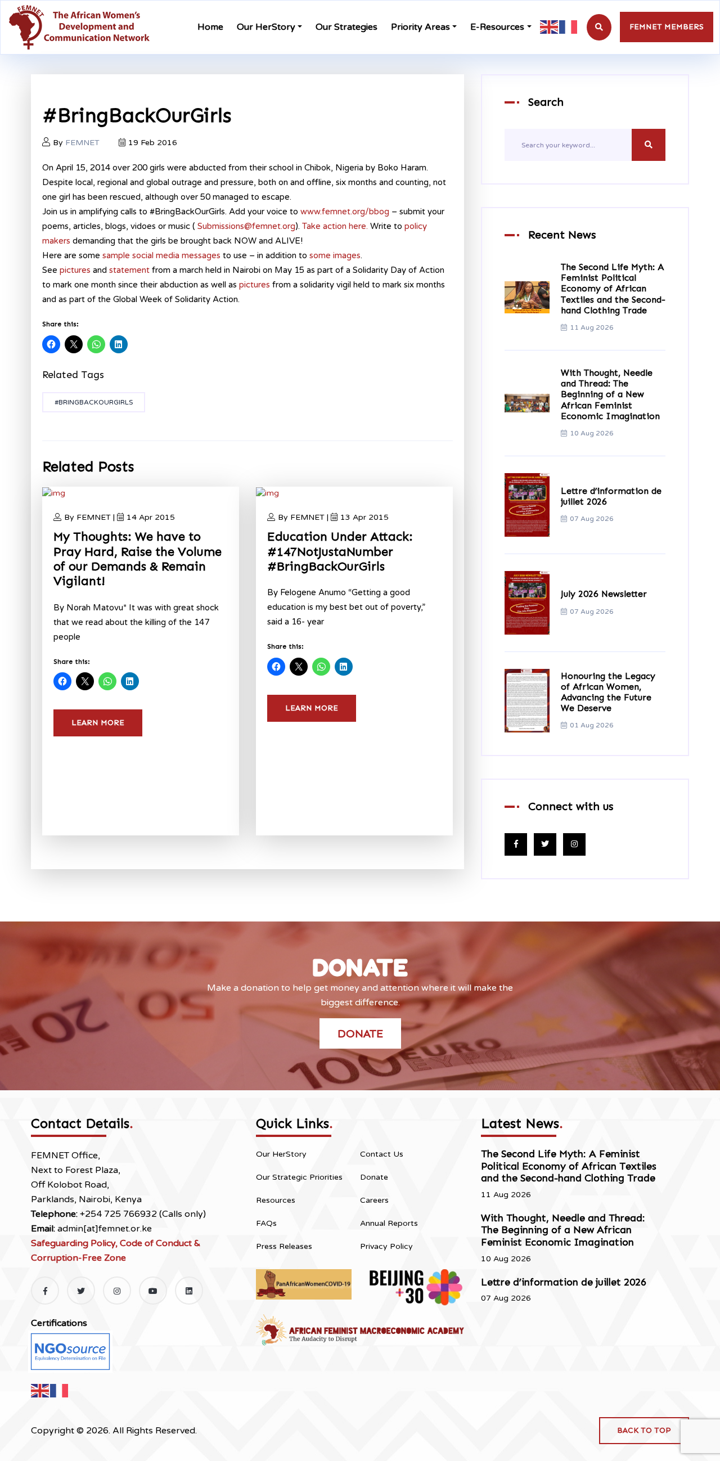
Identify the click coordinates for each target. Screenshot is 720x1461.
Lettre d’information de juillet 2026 (563, 1282)
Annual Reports (389, 1223)
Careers (374, 1200)
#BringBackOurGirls (94, 402)
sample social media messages (161, 255)
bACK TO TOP (644, 1430)
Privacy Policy (386, 1246)
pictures (75, 270)
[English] (549, 27)
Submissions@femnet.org (246, 226)
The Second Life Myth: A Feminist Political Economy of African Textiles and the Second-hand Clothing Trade (613, 289)
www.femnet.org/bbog (344, 211)
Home (210, 27)
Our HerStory (266, 27)
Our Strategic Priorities (299, 1177)
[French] (568, 27)
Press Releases (284, 1246)
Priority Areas (420, 27)
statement (129, 270)
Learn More (97, 722)
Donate (360, 1033)
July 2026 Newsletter (604, 593)
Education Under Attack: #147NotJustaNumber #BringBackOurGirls (340, 551)
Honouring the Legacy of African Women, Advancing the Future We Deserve (608, 692)
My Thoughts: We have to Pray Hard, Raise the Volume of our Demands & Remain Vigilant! (137, 558)
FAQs (266, 1223)
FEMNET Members (666, 27)
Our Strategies (346, 27)
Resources (275, 1200)
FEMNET (82, 142)
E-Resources (497, 27)
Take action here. (335, 226)
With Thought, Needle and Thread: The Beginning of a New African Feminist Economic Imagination (610, 394)
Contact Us (381, 1154)
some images (335, 255)
